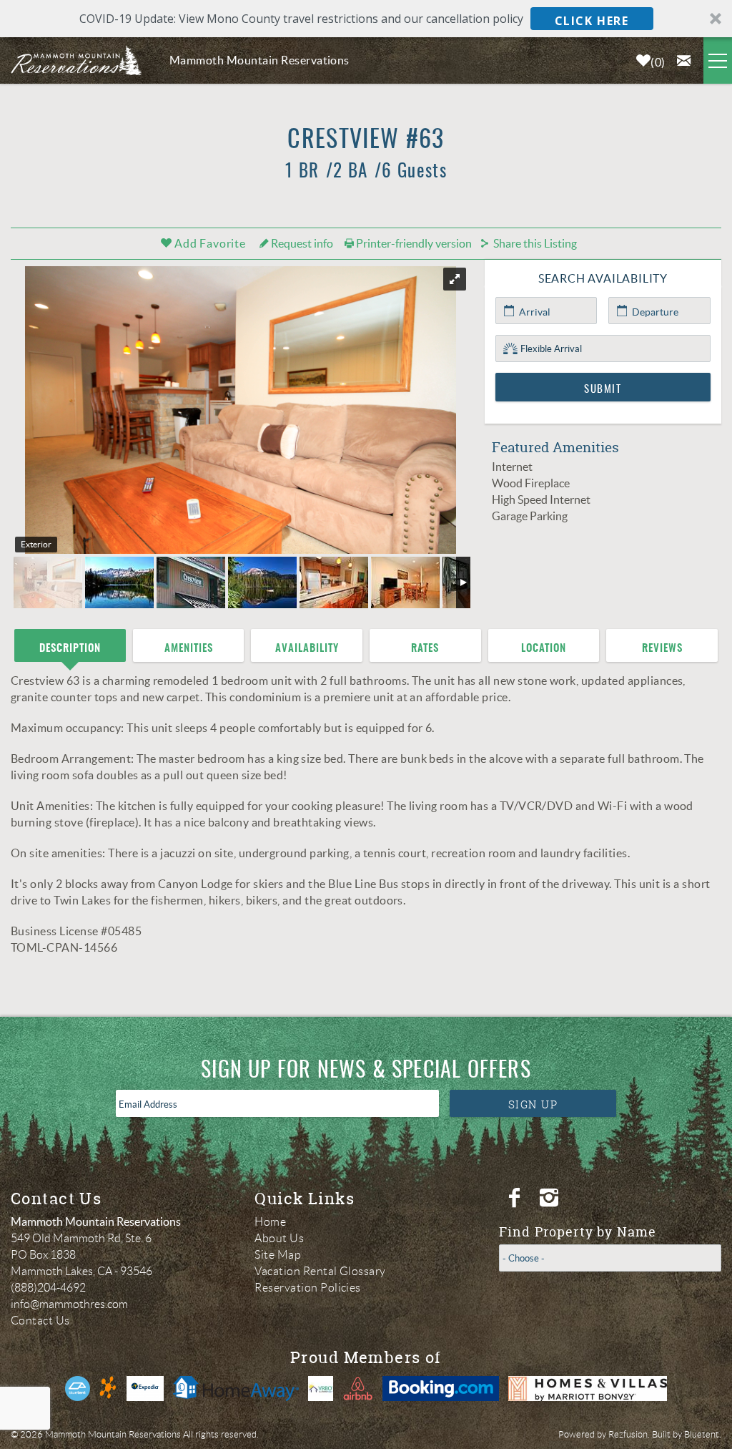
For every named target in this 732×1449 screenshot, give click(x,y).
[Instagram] (550, 1197)
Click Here (592, 21)
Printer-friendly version (413, 243)
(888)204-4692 (48, 1288)
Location (543, 648)
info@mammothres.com (69, 1304)
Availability (307, 648)
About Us (279, 1238)
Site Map (277, 1255)
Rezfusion (628, 1434)
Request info (301, 243)
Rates (425, 648)
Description (70, 648)
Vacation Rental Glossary (320, 1271)
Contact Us (40, 1320)
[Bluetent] (77, 1388)
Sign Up (533, 1104)
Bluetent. (702, 1434)
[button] (366, 18)
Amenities (188, 648)
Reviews (662, 648)
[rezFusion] (108, 1388)
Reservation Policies (307, 1288)
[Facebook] (516, 1197)
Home (270, 1222)
